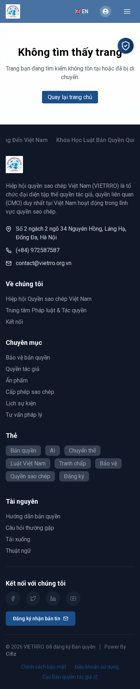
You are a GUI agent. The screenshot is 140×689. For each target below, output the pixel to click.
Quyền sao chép (30, 476)
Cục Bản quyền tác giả (67, 677)
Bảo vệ (108, 463)
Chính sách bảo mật (43, 667)
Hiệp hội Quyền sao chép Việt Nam (49, 298)
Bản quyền (23, 450)
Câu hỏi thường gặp (30, 527)
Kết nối (14, 321)
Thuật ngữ (18, 550)
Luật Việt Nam (28, 463)
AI (52, 450)
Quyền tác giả (22, 369)
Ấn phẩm (17, 380)
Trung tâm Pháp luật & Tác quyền (46, 310)
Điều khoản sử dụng (97, 667)
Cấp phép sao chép (30, 392)
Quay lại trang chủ (70, 97)
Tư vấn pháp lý (24, 414)
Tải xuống (18, 539)
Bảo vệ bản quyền (28, 357)
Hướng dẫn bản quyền (33, 516)
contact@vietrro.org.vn (43, 263)
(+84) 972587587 (38, 250)
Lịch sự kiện (21, 403)
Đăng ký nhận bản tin (36, 618)
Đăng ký (74, 476)
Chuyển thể (82, 450)
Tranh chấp (72, 463)
